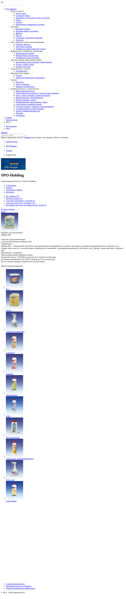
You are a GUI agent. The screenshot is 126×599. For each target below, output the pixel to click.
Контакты (10, 192)
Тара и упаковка (22, 84)
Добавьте (27, 137)
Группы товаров (9, 209)
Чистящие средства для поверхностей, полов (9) (26, 205)
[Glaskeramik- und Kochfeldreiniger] (14, 456)
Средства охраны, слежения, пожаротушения (35, 106)
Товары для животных (25, 87)
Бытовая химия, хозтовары (27, 31)
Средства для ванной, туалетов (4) (20, 201)
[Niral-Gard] (14, 478)
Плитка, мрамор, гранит (26, 100)
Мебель (19, 33)
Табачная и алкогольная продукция (30, 49)
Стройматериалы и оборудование (30, 109)
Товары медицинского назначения (30, 78)
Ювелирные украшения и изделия (30, 24)
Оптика (19, 75)
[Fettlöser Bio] (9, 230)
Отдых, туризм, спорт (25, 64)
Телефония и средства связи (27, 58)
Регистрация (11, 126)
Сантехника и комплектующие (29, 104)
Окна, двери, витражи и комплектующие (33, 95)
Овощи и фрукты (23, 44)
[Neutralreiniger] (14, 393)
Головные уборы (23, 16)
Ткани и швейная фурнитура (28, 111)
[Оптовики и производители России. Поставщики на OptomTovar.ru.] (12, 5)
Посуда (19, 36)
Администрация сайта (15, 584)
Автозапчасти (21, 71)
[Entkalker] (14, 372)
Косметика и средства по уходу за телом (32, 18)
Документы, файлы (14, 190)
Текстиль (19, 40)
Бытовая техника (23, 29)
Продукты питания (24, 47)
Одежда (19, 22)
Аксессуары (21, 13)
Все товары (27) (12, 196)
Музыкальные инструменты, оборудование (34, 62)
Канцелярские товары (25, 53)
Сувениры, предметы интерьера (29, 38)
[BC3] (14, 287)
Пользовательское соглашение (18, 586)
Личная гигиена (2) (14, 198)
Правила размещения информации (20, 588)
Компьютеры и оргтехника (27, 55)
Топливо (19, 113)
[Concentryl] (14, 350)
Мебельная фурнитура (25, 91)
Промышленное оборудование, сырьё (31, 102)
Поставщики (11, 9)
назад (3, 211)
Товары (9, 118)
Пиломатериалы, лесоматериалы (29, 98)
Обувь (18, 20)
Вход (8, 128)
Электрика (20, 115)
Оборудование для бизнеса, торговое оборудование (37, 93)
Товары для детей (23, 67)
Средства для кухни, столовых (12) (20, 203)
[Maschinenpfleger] (14, 435)
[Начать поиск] (25, 135)
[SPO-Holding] (13, 169)
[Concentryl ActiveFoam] (14, 329)
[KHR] (14, 414)
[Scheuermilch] (14, 499)
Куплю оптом (11, 120)
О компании (11, 185)
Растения (19, 82)
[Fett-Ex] (14, 308)
